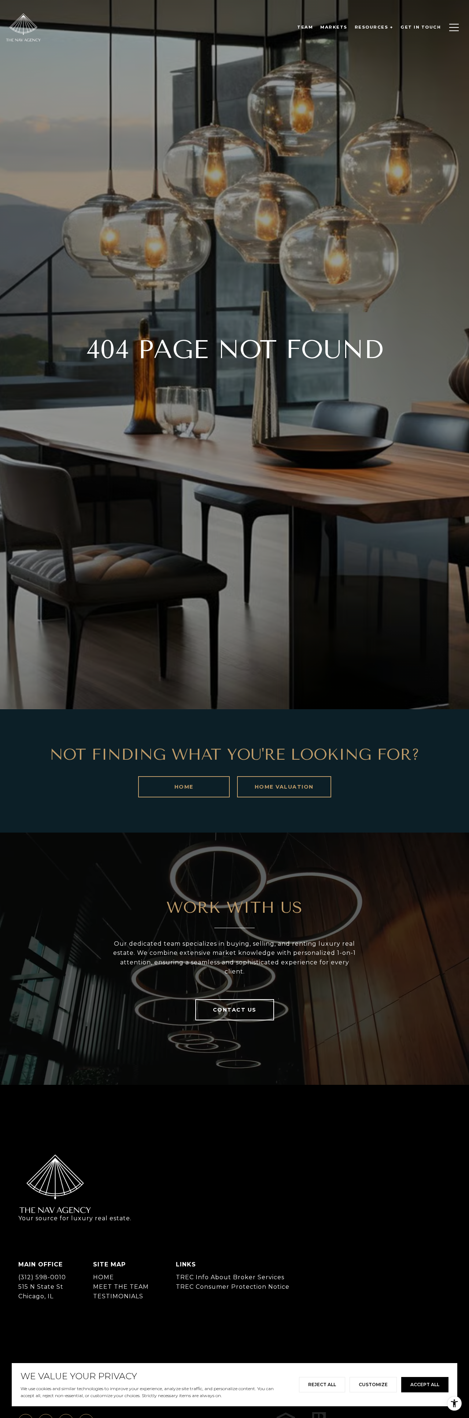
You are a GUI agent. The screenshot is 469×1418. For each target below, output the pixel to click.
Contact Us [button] (234, 1009)
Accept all (424, 1384)
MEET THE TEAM (121, 1286)
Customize (373, 1384)
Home (183, 787)
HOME (103, 1277)
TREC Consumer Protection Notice (232, 1286)
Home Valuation (284, 787)
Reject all (322, 1384)
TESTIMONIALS (118, 1296)
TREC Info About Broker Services (230, 1277)
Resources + (374, 27)
